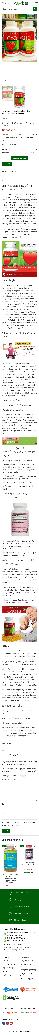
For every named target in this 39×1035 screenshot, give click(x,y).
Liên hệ (5, 971)
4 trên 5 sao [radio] (26, 776)
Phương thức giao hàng (28, 970)
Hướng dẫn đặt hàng (27, 961)
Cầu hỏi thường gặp (26, 979)
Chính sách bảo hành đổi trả (27, 974)
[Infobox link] (19, 893)
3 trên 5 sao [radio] (24, 776)
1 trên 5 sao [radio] (20, 776)
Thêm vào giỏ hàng (19, 158)
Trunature (6, 118)
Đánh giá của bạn (9, 776)
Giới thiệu (6, 961)
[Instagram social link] (7, 1023)
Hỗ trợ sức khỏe (8, 114)
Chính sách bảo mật (10, 964)
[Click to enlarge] (5, 80)
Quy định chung (8, 968)
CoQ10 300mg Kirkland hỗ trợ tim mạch (29, 865)
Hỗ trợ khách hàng (27, 957)
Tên (3, 804)
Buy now (7, 164)
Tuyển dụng (7, 975)
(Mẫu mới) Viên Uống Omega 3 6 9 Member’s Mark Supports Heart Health (10, 878)
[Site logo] (20, 3)
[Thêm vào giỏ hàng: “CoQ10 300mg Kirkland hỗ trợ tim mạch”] (34, 846)
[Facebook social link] (3, 1023)
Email (4, 813)
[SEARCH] (35, 9)
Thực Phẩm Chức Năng (21, 111)
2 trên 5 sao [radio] (22, 776)
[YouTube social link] (11, 1023)
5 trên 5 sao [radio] (27, 776)
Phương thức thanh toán (26, 965)
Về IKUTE (6, 957)
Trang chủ (6, 111)
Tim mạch (20, 114)
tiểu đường (18, 580)
